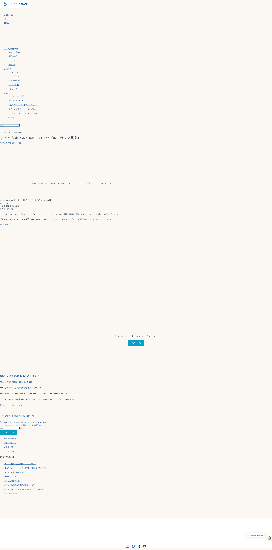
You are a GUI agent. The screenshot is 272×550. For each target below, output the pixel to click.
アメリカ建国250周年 (12, 481)
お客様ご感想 (9, 118)
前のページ (4, 405)
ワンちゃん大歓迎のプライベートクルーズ (20, 472)
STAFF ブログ (13, 76)
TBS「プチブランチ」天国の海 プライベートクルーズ (20, 388)
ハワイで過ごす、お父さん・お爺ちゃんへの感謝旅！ (24, 489)
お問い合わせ (9, 15)
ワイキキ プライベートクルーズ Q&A (22, 109)
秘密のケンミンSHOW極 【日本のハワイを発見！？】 (20, 376)
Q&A (6, 93)
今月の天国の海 (14, 80)
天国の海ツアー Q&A (16, 100)
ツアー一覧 (136, 343)
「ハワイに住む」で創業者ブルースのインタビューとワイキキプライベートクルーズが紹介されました (39, 399)
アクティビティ (10, 443)
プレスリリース (14, 89)
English (6, 23)
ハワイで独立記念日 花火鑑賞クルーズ (19, 485)
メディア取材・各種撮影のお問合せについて (17, 416)
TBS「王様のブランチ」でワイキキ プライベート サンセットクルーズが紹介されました (33, 393)
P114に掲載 (4, 224)
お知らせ (7, 69)
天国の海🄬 (12, 56)
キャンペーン (13, 72)
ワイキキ (11, 60)
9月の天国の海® (10, 494)
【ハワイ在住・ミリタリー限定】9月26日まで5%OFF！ (25, 468)
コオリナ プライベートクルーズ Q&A (22, 113)
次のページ (23, 405)
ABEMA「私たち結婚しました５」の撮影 (16, 382)
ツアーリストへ (8, 433)
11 (17, 405)
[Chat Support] (269, 537)
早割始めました (10, 476)
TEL (5, 19)
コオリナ (11, 65)
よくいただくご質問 (16, 96)
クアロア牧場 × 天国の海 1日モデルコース (20, 464)
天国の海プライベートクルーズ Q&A (22, 105)
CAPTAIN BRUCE (7, 143)
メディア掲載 (13, 85)
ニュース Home (14, 52)
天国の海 (17, 143)
